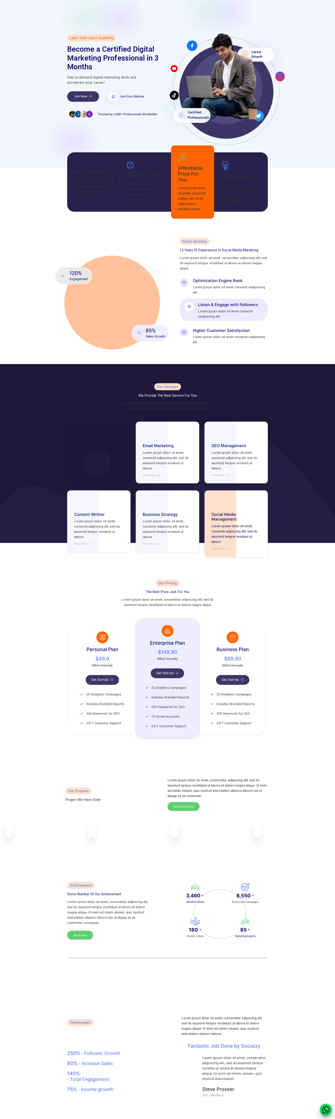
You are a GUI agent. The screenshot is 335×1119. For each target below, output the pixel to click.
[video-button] (113, 96)
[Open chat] (326, 1110)
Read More (149, 475)
